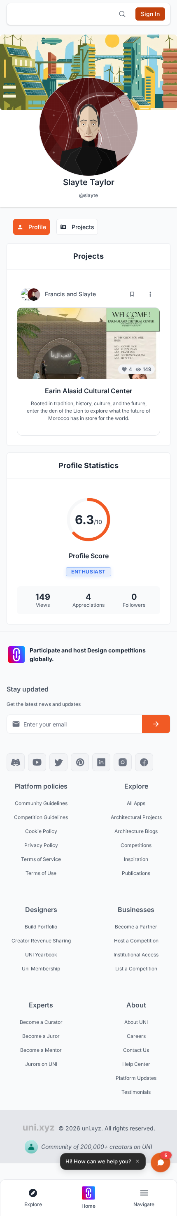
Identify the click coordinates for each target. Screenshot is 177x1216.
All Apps (136, 803)
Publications (136, 873)
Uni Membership (41, 968)
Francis (56, 293)
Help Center (136, 1064)
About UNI (136, 1022)
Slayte (87, 293)
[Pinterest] (80, 762)
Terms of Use (41, 873)
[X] (58, 762)
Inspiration (136, 859)
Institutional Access (136, 954)
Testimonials (136, 1092)
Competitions (136, 845)
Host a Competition (136, 941)
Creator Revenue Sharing (41, 941)
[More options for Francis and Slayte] (150, 294)
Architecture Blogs (136, 831)
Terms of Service (41, 859)
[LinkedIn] (101, 762)
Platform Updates (136, 1078)
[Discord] (16, 762)
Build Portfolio (41, 927)
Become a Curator (41, 1022)
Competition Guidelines (41, 817)
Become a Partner (136, 927)
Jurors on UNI (41, 1064)
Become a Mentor (41, 1050)
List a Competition (136, 968)
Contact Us (136, 1050)
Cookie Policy (41, 831)
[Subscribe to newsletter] (156, 724)
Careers (136, 1036)
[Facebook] (144, 762)
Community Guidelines (41, 803)
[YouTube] (37, 762)
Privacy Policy (41, 845)
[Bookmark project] (132, 294)
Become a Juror (41, 1036)
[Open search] (122, 14)
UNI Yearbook (41, 954)
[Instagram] (123, 762)
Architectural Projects (136, 817)
